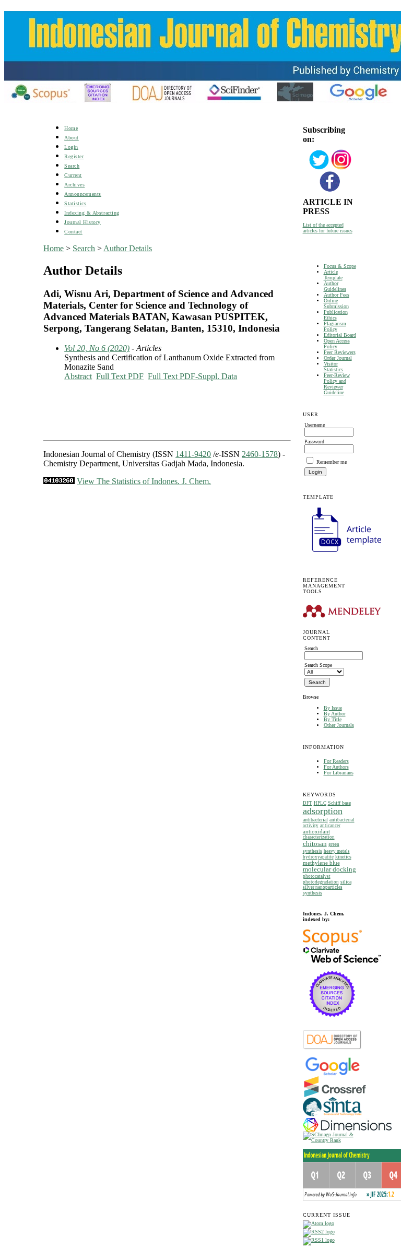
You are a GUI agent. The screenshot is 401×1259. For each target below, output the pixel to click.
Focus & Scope (340, 266)
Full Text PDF (120, 376)
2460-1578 (260, 454)
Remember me (331, 462)
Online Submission (336, 303)
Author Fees (336, 295)
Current (73, 175)
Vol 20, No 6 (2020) (96, 348)
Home (71, 128)
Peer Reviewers (340, 352)
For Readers (336, 761)
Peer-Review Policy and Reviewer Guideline (337, 383)
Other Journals (339, 725)
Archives (74, 184)
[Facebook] (330, 190)
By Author (335, 713)
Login (71, 147)
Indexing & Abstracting (91, 213)
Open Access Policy (337, 343)
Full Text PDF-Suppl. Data (192, 376)
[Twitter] (319, 168)
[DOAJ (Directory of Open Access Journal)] (332, 1048)
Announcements (82, 194)
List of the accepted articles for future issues (327, 227)
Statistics (75, 203)
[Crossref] (335, 1095)
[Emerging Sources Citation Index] (332, 1022)
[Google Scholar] (332, 1074)
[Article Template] (342, 553)
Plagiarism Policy (335, 326)
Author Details (127, 248)
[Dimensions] (347, 1130)
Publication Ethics (336, 315)
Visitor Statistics (333, 366)
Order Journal (338, 358)
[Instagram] (341, 168)
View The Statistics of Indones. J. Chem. (144, 481)
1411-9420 (193, 454)
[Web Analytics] (59, 481)
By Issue (333, 708)
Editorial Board (340, 335)
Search (71, 166)
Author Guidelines (335, 286)
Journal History (82, 222)
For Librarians (338, 772)
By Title (332, 719)
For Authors (336, 767)
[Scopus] (332, 944)
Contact (73, 231)
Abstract (78, 376)
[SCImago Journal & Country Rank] (330, 1140)
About (71, 137)
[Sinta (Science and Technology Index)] (332, 1116)
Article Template (333, 274)
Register (74, 156)
